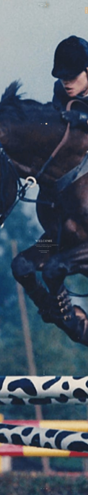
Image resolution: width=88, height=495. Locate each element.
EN (46, 123)
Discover (44, 252)
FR (41, 123)
